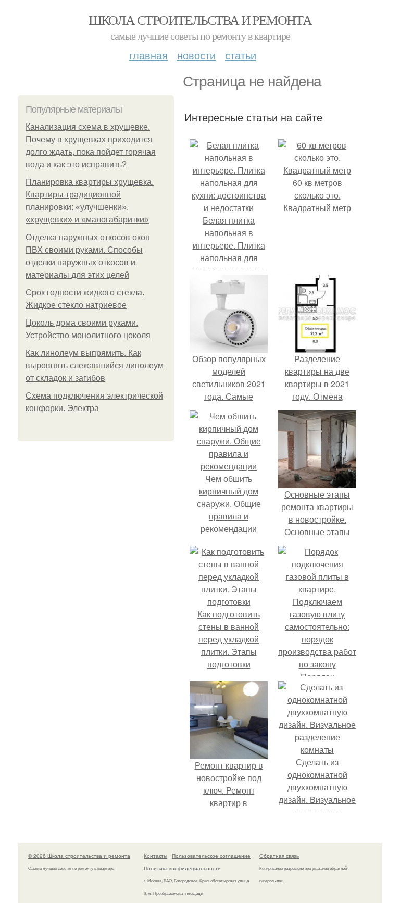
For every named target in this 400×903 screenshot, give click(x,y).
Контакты (155, 855)
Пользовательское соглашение (211, 855)
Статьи (240, 55)
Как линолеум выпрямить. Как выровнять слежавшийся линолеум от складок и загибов (95, 365)
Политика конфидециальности (182, 868)
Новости (196, 55)
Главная (148, 55)
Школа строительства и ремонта (200, 20)
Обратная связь (279, 855)
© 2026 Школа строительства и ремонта (79, 855)
